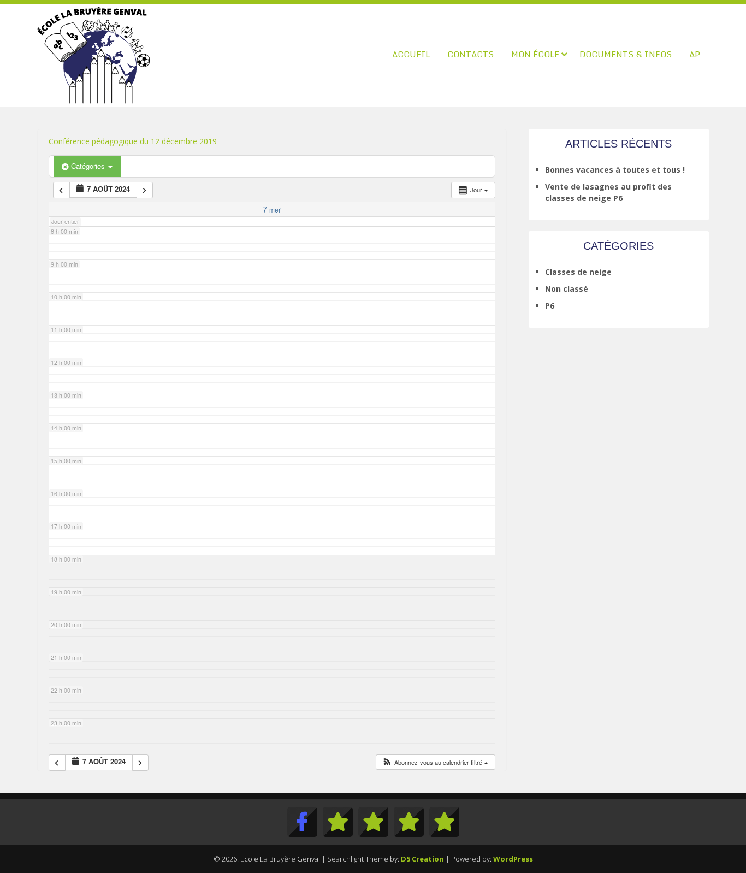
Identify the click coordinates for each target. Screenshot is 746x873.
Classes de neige (578, 272)
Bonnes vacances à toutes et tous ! (615, 169)
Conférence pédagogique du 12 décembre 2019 (133, 141)
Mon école (535, 54)
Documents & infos (625, 54)
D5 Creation (422, 859)
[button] (435, 762)
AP (694, 54)
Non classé (566, 289)
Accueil (411, 54)
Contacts (470, 54)
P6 (549, 305)
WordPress (513, 859)
